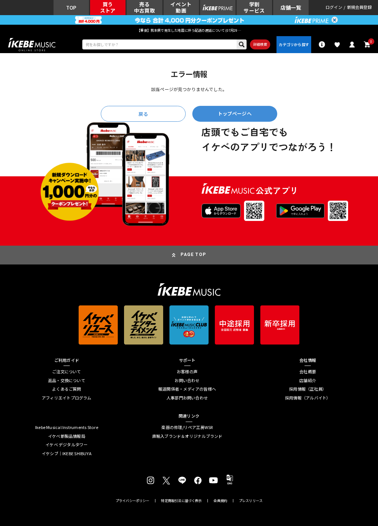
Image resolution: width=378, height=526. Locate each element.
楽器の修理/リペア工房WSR (187, 427)
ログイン (334, 8)
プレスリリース (250, 500)
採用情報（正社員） (307, 389)
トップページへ (235, 113)
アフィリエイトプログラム (67, 397)
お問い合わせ (187, 380)
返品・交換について (66, 380)
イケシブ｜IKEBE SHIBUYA (67, 453)
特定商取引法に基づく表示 (181, 500)
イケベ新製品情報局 (66, 436)
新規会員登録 (359, 8)
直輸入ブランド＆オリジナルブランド (187, 436)
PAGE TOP (193, 254)
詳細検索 (260, 44)
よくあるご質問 (66, 389)
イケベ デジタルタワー (66, 444)
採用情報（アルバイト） (307, 397)
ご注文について (66, 371)
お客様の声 (187, 371)
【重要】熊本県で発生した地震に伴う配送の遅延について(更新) (189, 30)
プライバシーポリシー (133, 500)
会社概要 (307, 371)
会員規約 (220, 500)
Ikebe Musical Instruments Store (66, 427)
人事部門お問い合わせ (187, 397)
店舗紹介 (307, 380)
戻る (143, 113)
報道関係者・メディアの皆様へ (187, 389)
